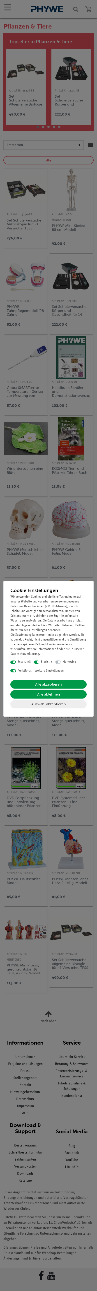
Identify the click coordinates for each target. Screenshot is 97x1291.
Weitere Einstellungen (49, 670)
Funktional (25, 670)
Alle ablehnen (48, 694)
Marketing (69, 662)
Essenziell (24, 662)
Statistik (46, 662)
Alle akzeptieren (48, 684)
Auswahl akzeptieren (48, 704)
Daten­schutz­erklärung (24, 654)
